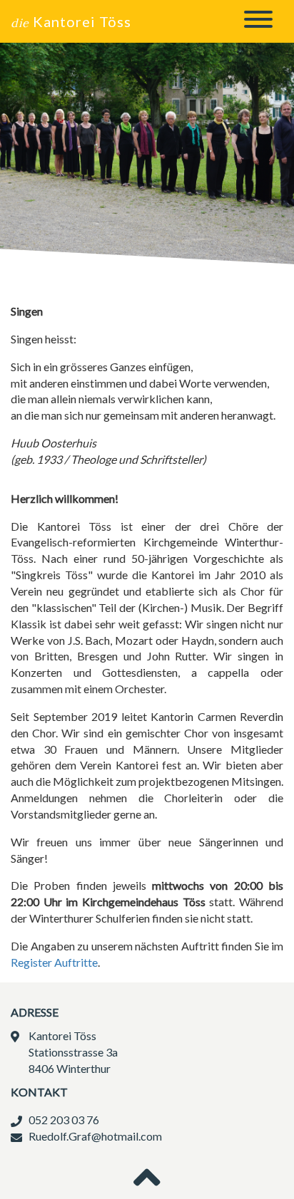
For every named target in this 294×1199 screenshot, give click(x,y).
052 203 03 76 (64, 1119)
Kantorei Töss (71, 21)
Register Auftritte (54, 962)
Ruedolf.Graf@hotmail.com (95, 1136)
